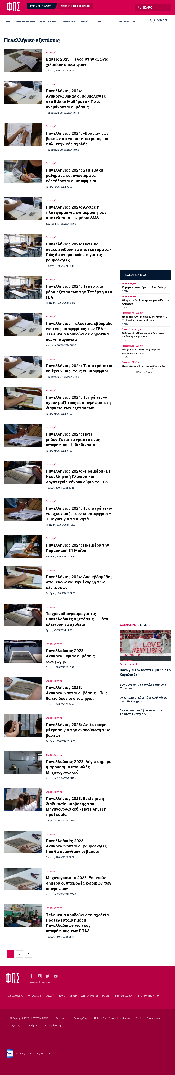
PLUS (105, 996)
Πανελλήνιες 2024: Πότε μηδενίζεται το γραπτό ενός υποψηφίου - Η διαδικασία (73, 439)
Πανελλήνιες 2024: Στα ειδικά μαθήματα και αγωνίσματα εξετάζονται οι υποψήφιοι (74, 175)
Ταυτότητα (62, 1018)
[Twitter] (47, 975)
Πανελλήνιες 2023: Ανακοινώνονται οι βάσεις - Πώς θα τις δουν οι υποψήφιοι (77, 693)
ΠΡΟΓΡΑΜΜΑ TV (148, 996)
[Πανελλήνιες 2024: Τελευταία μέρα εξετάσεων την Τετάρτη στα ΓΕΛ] (23, 287)
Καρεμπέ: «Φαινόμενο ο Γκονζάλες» (144, 287)
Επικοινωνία (154, 1018)
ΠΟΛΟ (97, 21)
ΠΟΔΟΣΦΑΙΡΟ (49, 21)
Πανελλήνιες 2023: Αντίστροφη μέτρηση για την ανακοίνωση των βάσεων (78, 730)
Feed (138, 1018)
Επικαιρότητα (54, 52)
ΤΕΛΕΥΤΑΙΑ (134, 275)
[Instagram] (39, 975)
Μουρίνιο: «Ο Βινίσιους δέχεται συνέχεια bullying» (141, 351)
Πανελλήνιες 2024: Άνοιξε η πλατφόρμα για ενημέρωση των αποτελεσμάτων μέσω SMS (76, 212)
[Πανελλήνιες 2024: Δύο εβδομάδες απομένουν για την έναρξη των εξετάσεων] (23, 577)
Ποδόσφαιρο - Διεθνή (132, 313)
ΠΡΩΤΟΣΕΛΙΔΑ (123, 996)
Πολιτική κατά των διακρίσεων (112, 1018)
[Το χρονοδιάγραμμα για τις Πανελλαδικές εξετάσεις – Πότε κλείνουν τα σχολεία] (23, 615)
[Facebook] (31, 975)
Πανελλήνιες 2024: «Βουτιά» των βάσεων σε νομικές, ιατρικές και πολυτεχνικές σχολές (77, 138)
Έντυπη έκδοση (52, 1025)
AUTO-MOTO (126, 21)
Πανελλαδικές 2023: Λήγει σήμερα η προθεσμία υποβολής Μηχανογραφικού (78, 767)
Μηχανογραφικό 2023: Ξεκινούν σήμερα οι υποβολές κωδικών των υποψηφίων (78, 883)
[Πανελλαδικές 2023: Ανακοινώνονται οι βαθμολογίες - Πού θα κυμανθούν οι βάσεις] (23, 842)
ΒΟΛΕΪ (84, 21)
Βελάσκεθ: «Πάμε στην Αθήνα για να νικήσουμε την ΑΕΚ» (144, 335)
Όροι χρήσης (81, 1018)
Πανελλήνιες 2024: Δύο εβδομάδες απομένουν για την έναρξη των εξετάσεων (79, 582)
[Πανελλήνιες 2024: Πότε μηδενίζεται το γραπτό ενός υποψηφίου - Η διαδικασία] (23, 435)
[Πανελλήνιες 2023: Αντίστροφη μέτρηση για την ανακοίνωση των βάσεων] (23, 725)
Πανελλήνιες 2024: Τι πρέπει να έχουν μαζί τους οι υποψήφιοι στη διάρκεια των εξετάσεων (78, 402)
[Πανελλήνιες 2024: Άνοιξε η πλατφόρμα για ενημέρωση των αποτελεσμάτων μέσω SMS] (23, 208)
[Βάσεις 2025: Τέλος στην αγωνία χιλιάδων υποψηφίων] (23, 60)
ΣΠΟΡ (109, 21)
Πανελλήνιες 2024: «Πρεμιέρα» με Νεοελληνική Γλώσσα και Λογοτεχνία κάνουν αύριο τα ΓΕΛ (78, 476)
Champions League (131, 329)
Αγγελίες (15, 1025)
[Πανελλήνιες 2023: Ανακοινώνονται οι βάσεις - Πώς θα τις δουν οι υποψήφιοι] (23, 688)
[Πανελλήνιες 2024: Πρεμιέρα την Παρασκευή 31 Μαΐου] (23, 546)
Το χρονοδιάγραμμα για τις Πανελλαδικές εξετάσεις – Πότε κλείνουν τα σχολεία (77, 619)
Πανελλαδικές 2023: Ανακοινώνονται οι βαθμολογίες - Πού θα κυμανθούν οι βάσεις (77, 846)
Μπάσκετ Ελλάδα (131, 362)
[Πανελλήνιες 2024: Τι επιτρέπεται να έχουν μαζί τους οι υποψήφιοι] (23, 367)
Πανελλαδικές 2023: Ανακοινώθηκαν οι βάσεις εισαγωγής (70, 656)
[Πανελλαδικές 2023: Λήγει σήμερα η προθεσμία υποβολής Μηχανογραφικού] (23, 762)
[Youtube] (55, 975)
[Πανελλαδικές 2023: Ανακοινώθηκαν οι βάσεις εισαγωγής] (23, 651)
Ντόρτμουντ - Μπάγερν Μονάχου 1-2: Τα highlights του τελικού (145, 318)
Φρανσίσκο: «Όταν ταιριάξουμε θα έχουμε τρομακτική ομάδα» (143, 368)
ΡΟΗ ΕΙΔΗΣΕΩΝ (25, 21)
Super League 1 (129, 283)
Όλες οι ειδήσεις (144, 372)
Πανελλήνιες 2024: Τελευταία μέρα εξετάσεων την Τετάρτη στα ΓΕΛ (79, 291)
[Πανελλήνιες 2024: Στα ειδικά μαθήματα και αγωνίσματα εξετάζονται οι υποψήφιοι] (23, 171)
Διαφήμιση (32, 1025)
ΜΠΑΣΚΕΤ (69, 21)
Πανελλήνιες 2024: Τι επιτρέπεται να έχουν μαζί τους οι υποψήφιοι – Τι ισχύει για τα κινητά (79, 513)
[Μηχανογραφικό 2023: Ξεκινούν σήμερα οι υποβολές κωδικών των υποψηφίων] (23, 879)
